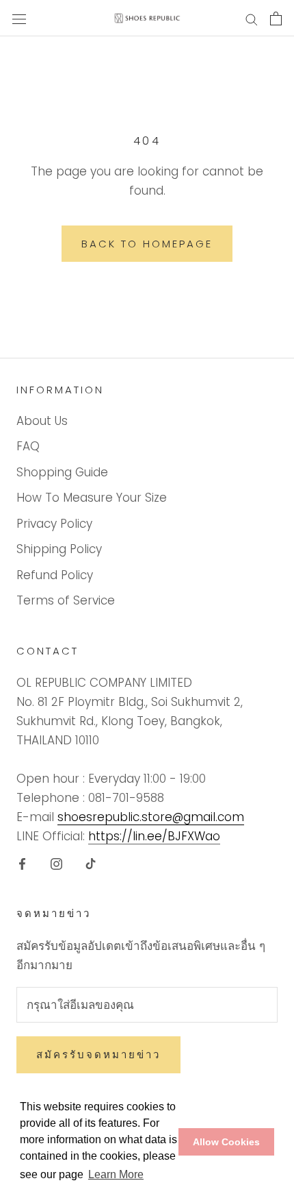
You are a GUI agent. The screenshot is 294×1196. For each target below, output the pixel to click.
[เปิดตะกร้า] (276, 18)
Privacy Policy (54, 523)
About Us (42, 421)
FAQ (28, 446)
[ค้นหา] (251, 18)
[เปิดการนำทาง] (19, 18)
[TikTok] (90, 862)
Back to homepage (147, 243)
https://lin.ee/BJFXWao (154, 836)
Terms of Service (65, 600)
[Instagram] (56, 862)
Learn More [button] (116, 1174)
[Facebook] (22, 862)
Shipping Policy (59, 549)
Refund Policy (54, 575)
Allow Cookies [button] (226, 1141)
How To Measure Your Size (91, 497)
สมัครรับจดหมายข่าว (98, 1054)
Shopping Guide (62, 472)
